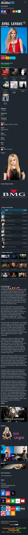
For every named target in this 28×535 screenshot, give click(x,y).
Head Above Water (14, 77)
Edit (7, 58)
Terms (8, 532)
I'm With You (8, 228)
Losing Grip (8, 239)
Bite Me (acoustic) (22, 270)
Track (6, 210)
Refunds (19, 532)
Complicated (8, 213)
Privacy (13, 532)
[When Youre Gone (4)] (2, 224)
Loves (25, 210)
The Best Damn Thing (14, 90)
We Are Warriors (5, 279)
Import (13, 58)
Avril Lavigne (7, 8)
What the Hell (8, 235)
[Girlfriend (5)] (2, 217)
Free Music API (5, 523)
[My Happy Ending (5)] (2, 220)
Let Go (5, 102)
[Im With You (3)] (2, 228)
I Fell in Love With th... (14, 260)
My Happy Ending (9, 220)
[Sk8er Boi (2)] (2, 231)
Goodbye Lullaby (5, 90)
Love (3, 58)
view (12, 67)
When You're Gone (10, 224)
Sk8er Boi (7, 232)
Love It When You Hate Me (5, 270)
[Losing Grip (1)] (2, 239)
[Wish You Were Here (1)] (2, 246)
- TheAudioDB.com (13, 521)
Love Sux (5, 77)
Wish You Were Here (10, 247)
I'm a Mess (14, 269)
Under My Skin (23, 89)
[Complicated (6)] (2, 213)
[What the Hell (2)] (2, 235)
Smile (6, 243)
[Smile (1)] (2, 243)
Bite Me (23, 260)
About (3, 532)
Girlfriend (7, 217)
